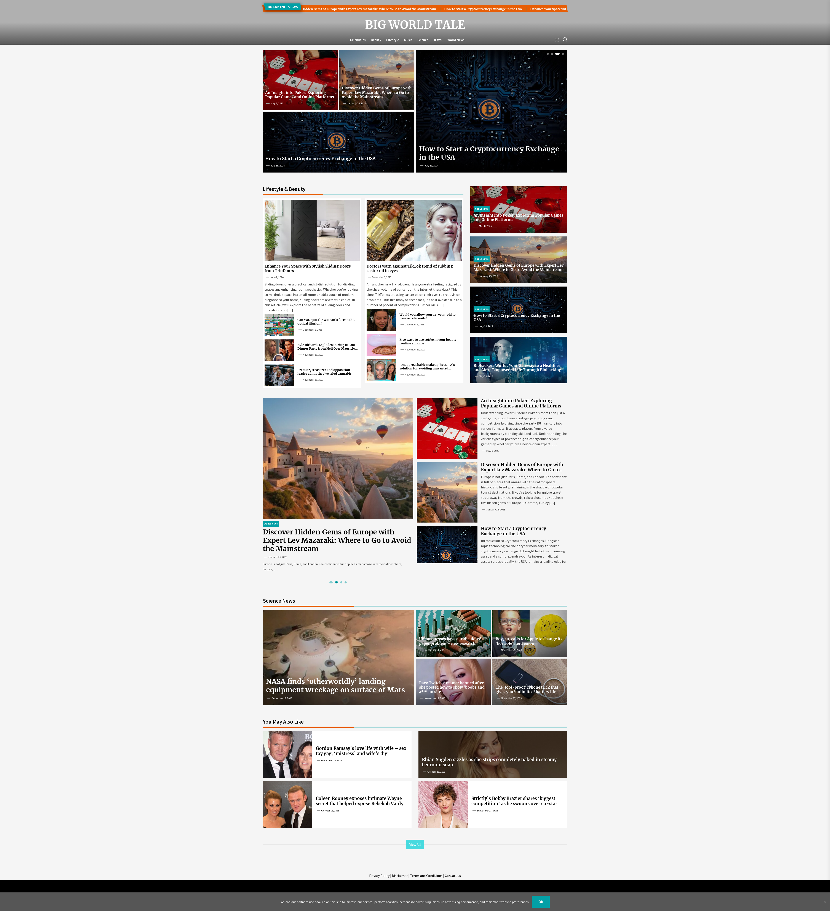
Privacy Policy (379, 875)
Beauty (376, 40)
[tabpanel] (491, 113)
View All (415, 844)
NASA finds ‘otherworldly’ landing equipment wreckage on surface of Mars (335, 685)
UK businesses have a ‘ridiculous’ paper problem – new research (450, 641)
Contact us (453, 875)
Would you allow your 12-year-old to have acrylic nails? (427, 316)
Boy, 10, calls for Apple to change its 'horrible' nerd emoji (529, 641)
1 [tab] (330, 582)
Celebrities (358, 40)
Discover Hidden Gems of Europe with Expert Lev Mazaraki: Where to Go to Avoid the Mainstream (377, 92)
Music (408, 40)
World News (455, 40)
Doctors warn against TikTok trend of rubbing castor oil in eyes (410, 268)
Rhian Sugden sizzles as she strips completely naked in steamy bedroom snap (489, 762)
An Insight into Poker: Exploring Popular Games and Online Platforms (299, 94)
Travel (437, 40)
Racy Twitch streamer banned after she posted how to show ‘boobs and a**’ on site (452, 687)
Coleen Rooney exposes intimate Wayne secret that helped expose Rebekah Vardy (359, 801)
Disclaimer (400, 875)
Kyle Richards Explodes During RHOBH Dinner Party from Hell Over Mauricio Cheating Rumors (327, 348)
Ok (540, 902)
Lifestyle (392, 40)
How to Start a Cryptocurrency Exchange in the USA (392, 9)
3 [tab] (341, 582)
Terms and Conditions (426, 875)
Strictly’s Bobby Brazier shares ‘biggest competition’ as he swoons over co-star (514, 801)
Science (422, 40)
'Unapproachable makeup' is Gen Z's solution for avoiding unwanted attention (427, 368)
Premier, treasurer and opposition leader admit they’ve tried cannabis (324, 371)
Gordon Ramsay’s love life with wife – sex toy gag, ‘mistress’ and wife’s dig (361, 751)
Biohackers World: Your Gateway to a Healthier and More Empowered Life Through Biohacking (517, 367)
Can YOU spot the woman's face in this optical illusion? (326, 321)
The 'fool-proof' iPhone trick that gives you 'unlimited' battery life (527, 689)
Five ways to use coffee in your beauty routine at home (427, 341)
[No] (824, 902)
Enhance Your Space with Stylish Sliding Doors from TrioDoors (487, 9)
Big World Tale (415, 25)
